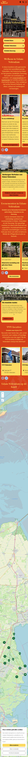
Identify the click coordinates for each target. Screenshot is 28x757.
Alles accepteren (14, 745)
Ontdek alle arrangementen (10, 145)
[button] (9, 661)
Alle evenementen (14, 276)
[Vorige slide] (2, 149)
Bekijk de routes (8, 318)
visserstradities (18, 78)
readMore (14, 189)
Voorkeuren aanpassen (14, 753)
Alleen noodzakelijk (14, 749)
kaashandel (6, 80)
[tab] (12, 35)
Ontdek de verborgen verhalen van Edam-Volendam (14, 194)
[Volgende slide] (6, 149)
